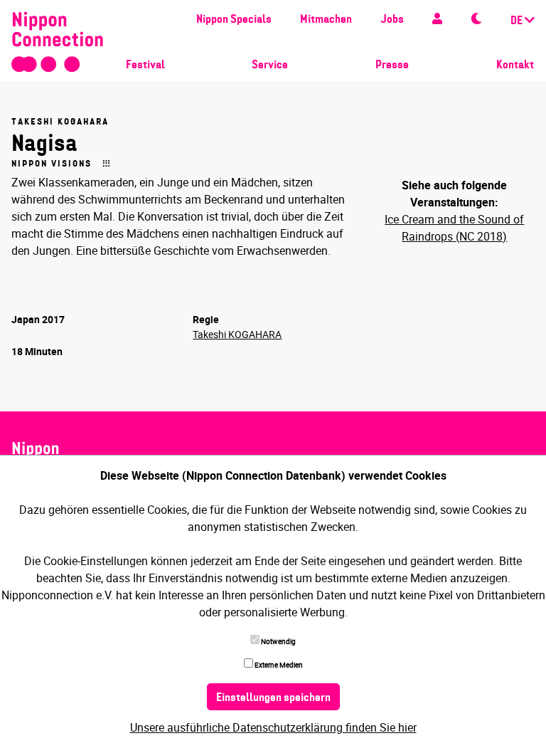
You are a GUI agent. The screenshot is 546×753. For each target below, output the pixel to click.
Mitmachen (326, 20)
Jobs (392, 20)
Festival (145, 65)
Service (270, 65)
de (517, 21)
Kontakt (515, 65)
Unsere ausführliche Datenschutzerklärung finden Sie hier (273, 727)
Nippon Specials (234, 20)
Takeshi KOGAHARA (237, 334)
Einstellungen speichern (273, 698)
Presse (392, 65)
